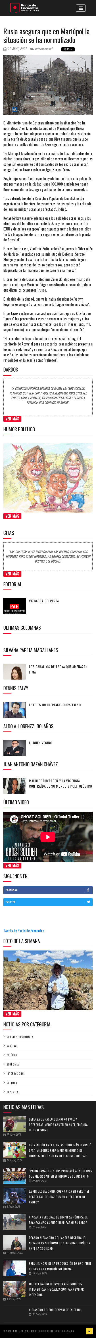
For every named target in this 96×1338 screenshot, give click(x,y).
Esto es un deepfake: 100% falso (55, 704)
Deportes (13, 1092)
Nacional (12, 1046)
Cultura (12, 1083)
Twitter (11, 902)
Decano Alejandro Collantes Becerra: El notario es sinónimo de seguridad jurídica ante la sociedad (59, 1243)
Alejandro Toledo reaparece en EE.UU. (55, 1309)
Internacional (43, 48)
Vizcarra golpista (44, 600)
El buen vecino (40, 742)
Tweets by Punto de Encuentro (23, 930)
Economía (13, 1064)
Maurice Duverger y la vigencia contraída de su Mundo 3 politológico (60, 783)
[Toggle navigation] (81, 8)
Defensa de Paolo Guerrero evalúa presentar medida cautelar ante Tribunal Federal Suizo (59, 1124)
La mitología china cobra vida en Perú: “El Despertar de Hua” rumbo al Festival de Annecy (59, 1196)
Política (12, 1055)
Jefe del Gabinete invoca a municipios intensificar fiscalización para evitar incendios (56, 1289)
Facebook (12, 890)
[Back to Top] (89, 1331)
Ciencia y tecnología (20, 1037)
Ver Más (12, 418)
